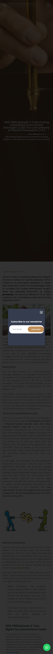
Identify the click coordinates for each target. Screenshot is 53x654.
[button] (47, 647)
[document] (26, 327)
